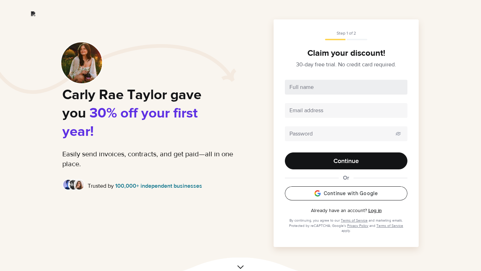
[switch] (398, 133)
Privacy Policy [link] (357, 225)
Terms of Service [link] (354, 220)
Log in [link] (375, 210)
